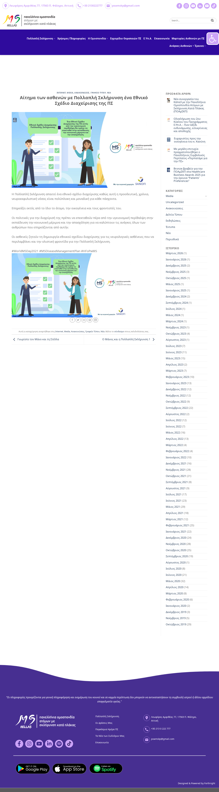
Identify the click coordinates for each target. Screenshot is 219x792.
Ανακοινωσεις (81, 93)
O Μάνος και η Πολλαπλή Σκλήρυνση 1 (126, 339)
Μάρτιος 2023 (174, 370)
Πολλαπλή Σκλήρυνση (40, 38)
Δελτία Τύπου (174, 214)
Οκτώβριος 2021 (176, 476)
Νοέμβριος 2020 (176, 544)
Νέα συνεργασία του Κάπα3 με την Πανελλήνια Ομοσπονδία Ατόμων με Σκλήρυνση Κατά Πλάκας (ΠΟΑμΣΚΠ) (190, 105)
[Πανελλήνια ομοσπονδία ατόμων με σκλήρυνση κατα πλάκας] (29, 21)
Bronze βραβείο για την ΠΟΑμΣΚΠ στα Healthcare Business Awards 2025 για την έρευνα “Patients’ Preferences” (189, 175)
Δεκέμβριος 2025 (176, 265)
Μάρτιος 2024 (174, 321)
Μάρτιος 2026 (174, 253)
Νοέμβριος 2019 (176, 618)
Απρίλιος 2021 (174, 513)
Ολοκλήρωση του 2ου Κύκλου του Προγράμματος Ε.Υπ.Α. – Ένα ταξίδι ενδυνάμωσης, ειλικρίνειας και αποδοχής (190, 125)
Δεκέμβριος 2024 (176, 296)
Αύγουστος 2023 (176, 340)
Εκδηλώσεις (173, 220)
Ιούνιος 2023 (173, 352)
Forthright (209, 783)
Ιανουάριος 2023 (176, 383)
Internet (61, 93)
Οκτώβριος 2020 (176, 550)
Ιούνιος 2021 (173, 500)
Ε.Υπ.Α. (147, 38)
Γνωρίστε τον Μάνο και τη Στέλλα (38, 339)
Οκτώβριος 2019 (176, 624)
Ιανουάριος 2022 (176, 457)
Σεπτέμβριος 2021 (177, 482)
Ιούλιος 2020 (173, 568)
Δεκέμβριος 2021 (176, 463)
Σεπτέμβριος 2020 (177, 556)
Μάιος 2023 (173, 358)
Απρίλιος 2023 (174, 364)
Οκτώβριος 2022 (176, 401)
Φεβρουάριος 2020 (177, 599)
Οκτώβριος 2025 (176, 278)
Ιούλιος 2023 (173, 346)
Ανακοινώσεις (77, 331)
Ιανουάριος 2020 (176, 606)
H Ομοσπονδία (97, 38)
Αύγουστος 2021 (176, 488)
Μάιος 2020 (173, 581)
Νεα (109, 93)
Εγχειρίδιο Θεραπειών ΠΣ (125, 38)
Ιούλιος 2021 (173, 494)
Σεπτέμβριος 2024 (177, 302)
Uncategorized (175, 202)
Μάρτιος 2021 (174, 519)
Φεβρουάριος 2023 (177, 377)
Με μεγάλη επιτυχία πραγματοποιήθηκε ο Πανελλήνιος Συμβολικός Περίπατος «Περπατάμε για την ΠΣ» (190, 155)
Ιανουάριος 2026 (176, 259)
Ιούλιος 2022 (173, 420)
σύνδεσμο (119, 331)
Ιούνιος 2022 (173, 426)
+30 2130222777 (92, 5)
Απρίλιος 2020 (174, 587)
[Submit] (212, 20)
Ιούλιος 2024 (173, 309)
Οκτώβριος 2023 (176, 333)
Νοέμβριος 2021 (176, 469)
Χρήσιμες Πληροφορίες (71, 38)
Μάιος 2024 (173, 315)
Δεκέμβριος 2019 (176, 612)
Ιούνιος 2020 (173, 575)
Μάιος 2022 (173, 432)
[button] (212, 38)
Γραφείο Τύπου (92, 331)
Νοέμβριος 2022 (176, 395)
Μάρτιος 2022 (174, 445)
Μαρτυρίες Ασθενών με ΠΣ (188, 38)
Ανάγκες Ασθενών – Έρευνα (186, 45)
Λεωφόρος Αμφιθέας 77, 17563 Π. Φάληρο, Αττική (41, 5)
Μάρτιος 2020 (174, 593)
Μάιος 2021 (173, 507)
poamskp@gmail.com (126, 5)
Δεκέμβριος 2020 (176, 537)
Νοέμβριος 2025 (176, 272)
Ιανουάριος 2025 (176, 290)
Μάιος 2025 (173, 284)
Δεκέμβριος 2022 (176, 389)
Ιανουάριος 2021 (176, 531)
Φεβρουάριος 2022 (177, 451)
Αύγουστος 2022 (176, 414)
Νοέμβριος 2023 (176, 327)
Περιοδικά (172, 239)
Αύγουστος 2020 (176, 562)
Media (70, 93)
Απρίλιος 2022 (174, 439)
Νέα (103, 331)
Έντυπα (170, 227)
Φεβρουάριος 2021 (177, 525)
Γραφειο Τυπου (98, 93)
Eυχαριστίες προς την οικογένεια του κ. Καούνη (189, 140)
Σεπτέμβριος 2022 (177, 408)
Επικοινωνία (161, 38)
